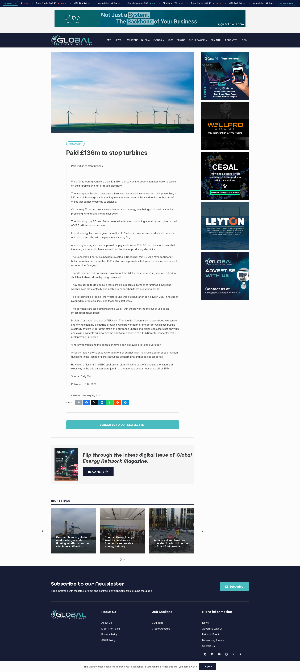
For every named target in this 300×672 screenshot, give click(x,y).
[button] (122, 40)
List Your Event (210, 634)
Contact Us (208, 645)
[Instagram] (226, 654)
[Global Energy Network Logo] (72, 40)
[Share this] (86, 402)
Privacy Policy (109, 634)
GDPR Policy (108, 640)
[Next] (202, 531)
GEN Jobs (157, 622)
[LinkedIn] (212, 654)
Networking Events (213, 640)
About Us (106, 622)
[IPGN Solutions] (150, 26)
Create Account (161, 628)
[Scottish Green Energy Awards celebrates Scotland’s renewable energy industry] (122, 531)
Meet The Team (110, 628)
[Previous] (42, 531)
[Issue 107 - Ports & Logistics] (66, 464)
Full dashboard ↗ (286, 3)
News (205, 622)
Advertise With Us (212, 628)
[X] (233, 654)
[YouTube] (219, 654)
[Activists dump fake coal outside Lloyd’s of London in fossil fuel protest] (171, 531)
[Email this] (78, 402)
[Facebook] (205, 654)
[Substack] (241, 654)
